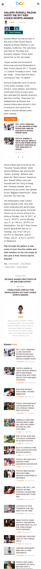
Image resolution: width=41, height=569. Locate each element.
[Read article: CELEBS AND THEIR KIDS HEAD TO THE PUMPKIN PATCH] (9, 539)
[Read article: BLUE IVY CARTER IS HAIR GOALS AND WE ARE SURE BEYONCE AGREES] (9, 450)
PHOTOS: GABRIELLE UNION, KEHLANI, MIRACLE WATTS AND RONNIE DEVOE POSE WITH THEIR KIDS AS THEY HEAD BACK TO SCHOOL (25, 143)
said (6, 71)
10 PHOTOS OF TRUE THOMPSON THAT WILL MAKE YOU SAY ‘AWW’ (25, 508)
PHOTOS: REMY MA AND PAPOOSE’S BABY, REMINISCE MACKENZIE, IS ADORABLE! (26, 474)
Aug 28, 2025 (20, 152)
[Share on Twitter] (12, 28)
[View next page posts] (22, 157)
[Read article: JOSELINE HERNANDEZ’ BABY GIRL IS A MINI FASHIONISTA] (9, 551)
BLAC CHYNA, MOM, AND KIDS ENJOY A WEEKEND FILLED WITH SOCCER (25, 438)
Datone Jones (10, 267)
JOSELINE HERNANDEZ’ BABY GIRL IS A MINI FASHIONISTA (25, 550)
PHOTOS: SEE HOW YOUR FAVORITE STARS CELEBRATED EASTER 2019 (26, 461)
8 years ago (30, 499)
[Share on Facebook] (6, 28)
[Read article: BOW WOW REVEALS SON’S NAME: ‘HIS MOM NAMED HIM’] (9, 392)
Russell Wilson (22, 267)
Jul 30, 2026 (20, 136)
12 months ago (31, 382)
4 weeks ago (30, 361)
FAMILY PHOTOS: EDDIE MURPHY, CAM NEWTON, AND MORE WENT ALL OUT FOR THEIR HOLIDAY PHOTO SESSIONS (26, 525)
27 (18, 483)
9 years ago (22, 22)
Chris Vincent (13, 264)
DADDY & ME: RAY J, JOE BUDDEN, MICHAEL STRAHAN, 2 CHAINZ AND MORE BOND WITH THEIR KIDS (26, 492)
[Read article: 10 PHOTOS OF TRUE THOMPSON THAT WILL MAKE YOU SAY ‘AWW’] (9, 509)
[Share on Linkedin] (17, 28)
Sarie (12, 22)
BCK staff (21, 361)
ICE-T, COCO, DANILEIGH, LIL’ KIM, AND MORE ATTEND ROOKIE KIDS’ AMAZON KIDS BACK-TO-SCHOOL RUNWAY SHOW (26, 128)
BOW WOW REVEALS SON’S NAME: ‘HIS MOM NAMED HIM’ (25, 391)
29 (18, 415)
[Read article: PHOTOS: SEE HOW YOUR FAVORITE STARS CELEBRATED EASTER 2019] (9, 462)
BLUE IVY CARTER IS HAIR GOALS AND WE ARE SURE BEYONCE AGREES (26, 449)
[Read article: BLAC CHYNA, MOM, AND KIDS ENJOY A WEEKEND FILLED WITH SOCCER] (9, 439)
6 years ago (30, 397)
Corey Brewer (26, 264)
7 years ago (30, 413)
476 (35, 432)
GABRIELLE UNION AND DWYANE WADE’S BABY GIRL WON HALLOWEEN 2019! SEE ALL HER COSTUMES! (25, 424)
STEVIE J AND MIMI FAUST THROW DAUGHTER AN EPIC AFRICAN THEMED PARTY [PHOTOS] (26, 406)
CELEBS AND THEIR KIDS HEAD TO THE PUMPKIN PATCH (25, 538)
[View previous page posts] (18, 157)
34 (18, 399)
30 (35, 455)
